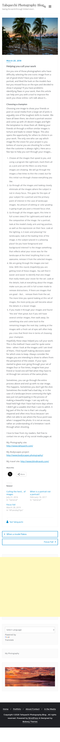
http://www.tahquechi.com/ (19, 445)
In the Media (50, 709)
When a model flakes (17, 534)
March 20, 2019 (13, 60)
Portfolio (17, 709)
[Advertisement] (30, 587)
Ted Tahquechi (16, 522)
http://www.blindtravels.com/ (35, 461)
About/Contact (32, 709)
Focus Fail (10, 504)
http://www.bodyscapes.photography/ (24, 455)
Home (5, 709)
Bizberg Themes (30, 721)
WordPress (33, 718)
